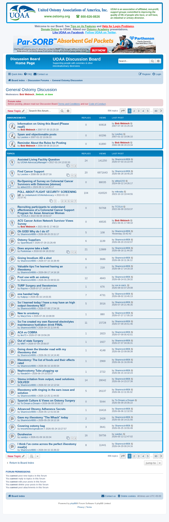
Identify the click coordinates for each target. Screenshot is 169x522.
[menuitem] (28, 74)
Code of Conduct (97, 104)
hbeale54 (25, 373)
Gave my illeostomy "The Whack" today (43, 417)
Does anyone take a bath (33, 248)
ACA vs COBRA (27, 332)
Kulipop (24, 297)
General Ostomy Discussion (31, 89)
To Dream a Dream (30, 403)
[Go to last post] (131, 123)
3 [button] (138, 111)
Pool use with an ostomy (33, 277)
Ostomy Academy (98, 29)
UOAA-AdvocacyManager (34, 162)
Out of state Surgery (30, 340)
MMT (23, 343)
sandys (24, 437)
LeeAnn (24, 137)
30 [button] (155, 111)
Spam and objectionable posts (37, 134)
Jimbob (39, 94)
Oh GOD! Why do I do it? (33, 231)
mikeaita (119, 191)
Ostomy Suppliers (29, 239)
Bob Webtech (27, 94)
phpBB (73, 503)
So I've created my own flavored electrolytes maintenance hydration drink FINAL (46, 323)
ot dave (49, 94)
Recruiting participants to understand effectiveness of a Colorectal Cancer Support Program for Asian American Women (46, 210)
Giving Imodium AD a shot (35, 258)
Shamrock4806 (122, 159)
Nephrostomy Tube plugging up (38, 370)
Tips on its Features (83, 26)
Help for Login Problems (118, 26)
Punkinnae (26, 251)
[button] (123, 110)
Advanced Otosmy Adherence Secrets (42, 409)
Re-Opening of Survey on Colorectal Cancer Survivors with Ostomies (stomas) (45, 183)
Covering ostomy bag (31, 425)
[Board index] (30, 60)
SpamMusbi (26, 242)
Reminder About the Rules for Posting (42, 142)
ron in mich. (121, 285)
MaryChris (26, 316)
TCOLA (24, 216)
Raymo (24, 288)
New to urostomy (28, 313)
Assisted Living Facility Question (39, 159)
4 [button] (143, 111)
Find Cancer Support (31, 171)
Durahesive (25, 434)
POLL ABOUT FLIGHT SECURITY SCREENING (47, 191)
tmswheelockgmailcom (32, 428)
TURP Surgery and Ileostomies (37, 285)
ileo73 (23, 335)
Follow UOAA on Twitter (100, 32)
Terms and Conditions (69, 104)
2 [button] (134, 111)
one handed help (28, 294)
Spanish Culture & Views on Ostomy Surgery (46, 400)
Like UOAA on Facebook (68, 32)
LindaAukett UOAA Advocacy (39, 195)
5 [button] (147, 111)
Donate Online (50, 29)
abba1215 (26, 187)
